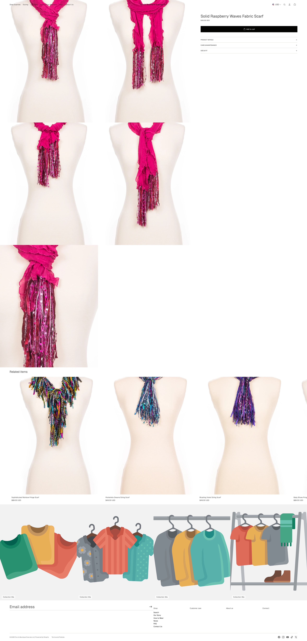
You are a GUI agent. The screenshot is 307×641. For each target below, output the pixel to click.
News (156, 621)
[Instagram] (283, 637)
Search (156, 612)
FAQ (155, 624)
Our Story (157, 615)
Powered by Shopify (42, 637)
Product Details (207, 40)
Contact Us (158, 626)
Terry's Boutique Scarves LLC (25, 637)
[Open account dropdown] (289, 4)
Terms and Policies (58, 637)
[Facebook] (279, 637)
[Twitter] (296, 637)
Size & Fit (204, 51)
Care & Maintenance (209, 45)
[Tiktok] (291, 637)
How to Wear (158, 618)
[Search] (284, 4)
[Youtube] (287, 637)
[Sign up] (151, 607)
